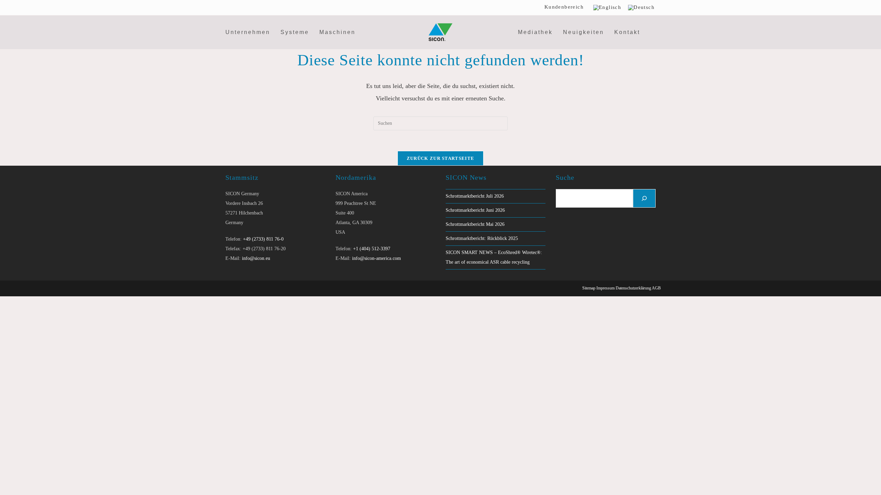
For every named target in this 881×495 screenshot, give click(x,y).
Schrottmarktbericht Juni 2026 (475, 210)
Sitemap (588, 288)
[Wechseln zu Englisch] (607, 7)
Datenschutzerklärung (633, 288)
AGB (656, 288)
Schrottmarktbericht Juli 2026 (475, 196)
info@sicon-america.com (376, 258)
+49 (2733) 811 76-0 (263, 239)
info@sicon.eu (256, 258)
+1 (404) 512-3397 (371, 248)
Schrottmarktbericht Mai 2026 (475, 224)
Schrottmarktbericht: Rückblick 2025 (482, 238)
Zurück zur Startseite (440, 158)
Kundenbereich (564, 7)
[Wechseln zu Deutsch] (641, 7)
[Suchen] (644, 198)
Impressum (605, 288)
